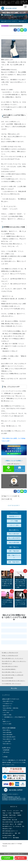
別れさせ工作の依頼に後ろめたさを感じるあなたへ (13, 680)
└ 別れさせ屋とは (6, 730)
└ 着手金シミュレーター (7, 710)
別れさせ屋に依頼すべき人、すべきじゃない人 (12, 658)
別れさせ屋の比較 (14, 542)
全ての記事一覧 (7, 499)
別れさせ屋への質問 (18, 822)
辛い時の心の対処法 (7, 835)
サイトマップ (20, 762)
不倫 (21, 810)
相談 (16, 833)
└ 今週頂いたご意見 (6, 714)
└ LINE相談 (4, 756)
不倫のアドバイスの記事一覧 (11, 496)
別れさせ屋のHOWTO (14, 538)
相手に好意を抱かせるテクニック (15, 25)
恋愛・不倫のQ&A (14, 551)
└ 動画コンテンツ (6, 721)
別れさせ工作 (5, 824)
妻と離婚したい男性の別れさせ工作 (10, 652)
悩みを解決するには (7, 826)
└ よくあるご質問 (6, 741)
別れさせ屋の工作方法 (7, 822)
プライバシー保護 (6, 760)
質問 (19, 833)
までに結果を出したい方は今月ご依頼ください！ (14, 853)
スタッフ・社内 (14, 525)
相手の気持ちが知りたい (8, 833)
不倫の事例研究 (16, 813)
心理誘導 (19, 824)
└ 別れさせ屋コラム (6, 743)
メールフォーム (19, 470)
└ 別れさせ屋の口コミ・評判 (8, 739)
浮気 (23, 826)
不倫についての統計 (7, 813)
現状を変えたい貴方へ (7, 828)
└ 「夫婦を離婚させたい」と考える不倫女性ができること (13, 718)
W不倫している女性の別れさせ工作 (10, 655)
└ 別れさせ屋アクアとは (7, 701)
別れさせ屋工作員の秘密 (7, 677)
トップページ (6, 695)
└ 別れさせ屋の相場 (6, 732)
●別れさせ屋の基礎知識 (8, 728)
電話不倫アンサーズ (7, 837)
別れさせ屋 (14, 819)
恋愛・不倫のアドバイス (14, 556)
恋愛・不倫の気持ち (14, 562)
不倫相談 (19, 815)
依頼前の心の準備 (6, 819)
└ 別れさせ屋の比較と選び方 (8, 736)
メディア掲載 (14, 521)
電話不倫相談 (16, 837)
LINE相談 (8, 470)
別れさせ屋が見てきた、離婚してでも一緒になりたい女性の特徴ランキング (14, 662)
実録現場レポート (14, 516)
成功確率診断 (7, 858)
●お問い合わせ (6, 747)
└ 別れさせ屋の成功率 (7, 734)
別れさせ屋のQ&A (14, 533)
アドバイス (9, 810)
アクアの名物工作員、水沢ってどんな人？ (11, 683)
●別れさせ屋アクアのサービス (10, 699)
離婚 (14, 835)
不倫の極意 (5, 815)
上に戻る (14, 688)
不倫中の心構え (12, 815)
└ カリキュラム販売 (6, 723)
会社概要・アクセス (11, 762)
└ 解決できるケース (6, 705)
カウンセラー (16, 810)
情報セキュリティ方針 (16, 760)
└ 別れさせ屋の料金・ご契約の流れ (10, 708)
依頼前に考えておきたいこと (9, 817)
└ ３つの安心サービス (7, 703)
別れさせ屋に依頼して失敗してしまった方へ (12, 672)
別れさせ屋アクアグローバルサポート (9, 21)
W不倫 (3, 810)
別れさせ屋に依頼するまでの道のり (10, 666)
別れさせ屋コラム (22, 21)
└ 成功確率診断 (5, 750)
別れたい (12, 824)
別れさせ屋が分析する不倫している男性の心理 (12, 675)
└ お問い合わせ (5, 752)
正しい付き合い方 (17, 826)
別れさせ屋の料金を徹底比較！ (9, 669)
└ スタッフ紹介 (5, 712)
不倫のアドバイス (5, 25)
